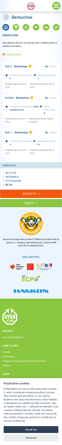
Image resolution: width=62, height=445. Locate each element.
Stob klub (31, 6)
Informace (12, 176)
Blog (9, 184)
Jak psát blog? (13, 54)
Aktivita (11, 172)
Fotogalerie (13, 180)
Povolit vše (31, 429)
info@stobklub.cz (15, 337)
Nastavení (31, 437)
